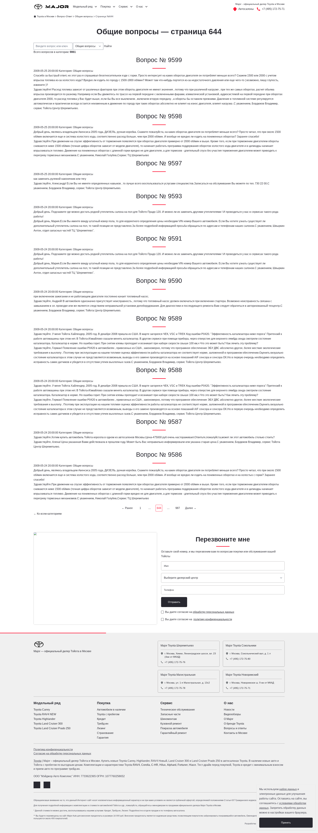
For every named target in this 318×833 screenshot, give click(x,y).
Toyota (37, 760)
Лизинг (101, 728)
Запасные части (170, 714)
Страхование (105, 733)
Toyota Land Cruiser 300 (48, 723)
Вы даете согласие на (199, 612)
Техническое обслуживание (177, 709)
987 (177, 508)
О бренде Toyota (234, 723)
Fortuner (183, 764)
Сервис (166, 703)
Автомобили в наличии (111, 709)
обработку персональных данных (213, 612)
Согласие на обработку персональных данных (62, 753)
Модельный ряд (47, 703)
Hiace (192, 764)
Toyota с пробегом (108, 714)
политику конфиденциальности (212, 619)
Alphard (171, 764)
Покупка (103, 703)
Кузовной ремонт (171, 723)
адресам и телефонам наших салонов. (231, 225)
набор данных (288, 789)
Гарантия (103, 737)
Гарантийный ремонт (173, 733)
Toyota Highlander (44, 719)
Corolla (145, 764)
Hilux (162, 764)
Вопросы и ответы (235, 728)
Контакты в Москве (235, 733)
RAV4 (136, 764)
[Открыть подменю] (96, 7)
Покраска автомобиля (174, 728)
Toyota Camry (42, 709)
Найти (108, 46)
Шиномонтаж (168, 719)
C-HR (154, 764)
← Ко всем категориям (48, 513)
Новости (229, 709)
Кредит (101, 719)
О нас (228, 703)
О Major (228, 719)
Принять (286, 822)
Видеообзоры (232, 714)
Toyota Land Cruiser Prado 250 (52, 728)
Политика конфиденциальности (53, 749)
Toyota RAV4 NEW (45, 714)
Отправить (174, 602)
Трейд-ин (102, 723)
